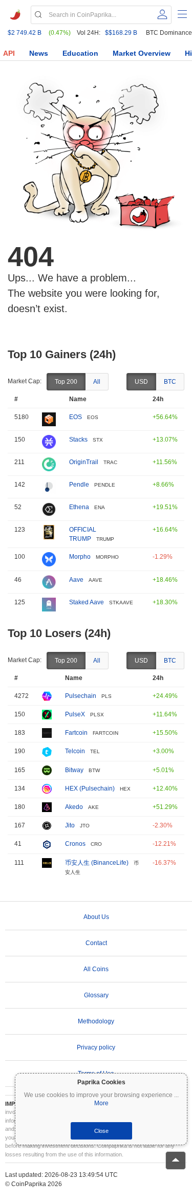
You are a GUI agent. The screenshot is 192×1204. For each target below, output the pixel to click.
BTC (170, 381)
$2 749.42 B (24, 32)
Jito (70, 825)
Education (80, 53)
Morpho (80, 556)
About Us (96, 917)
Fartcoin (76, 732)
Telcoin (75, 751)
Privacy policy (96, 1047)
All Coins (96, 969)
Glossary (96, 995)
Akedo (74, 807)
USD (141, 381)
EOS (75, 417)
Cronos (75, 843)
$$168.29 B (121, 32)
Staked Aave (86, 602)
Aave (76, 579)
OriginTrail (83, 462)
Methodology (96, 1021)
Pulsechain (80, 695)
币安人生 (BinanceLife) (97, 862)
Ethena (79, 507)
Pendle (79, 484)
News (38, 53)
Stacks (78, 439)
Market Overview (141, 53)
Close (101, 1131)
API (9, 53)
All (96, 381)
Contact (96, 943)
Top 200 (66, 381)
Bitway (74, 770)
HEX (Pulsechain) (90, 788)
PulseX (75, 714)
